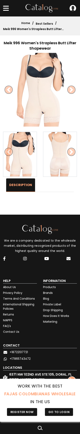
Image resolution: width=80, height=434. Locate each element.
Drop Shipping (53, 310)
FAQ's (7, 326)
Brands (48, 293)
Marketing (50, 322)
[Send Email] (69, 259)
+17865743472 (20, 359)
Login (73, 8)
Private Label (52, 304)
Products (49, 287)
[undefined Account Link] (4, 259)
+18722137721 (19, 352)
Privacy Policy (12, 293)
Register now (22, 412)
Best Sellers (44, 24)
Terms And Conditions (19, 299)
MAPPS (7, 320)
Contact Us (11, 332)
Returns (8, 314)
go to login (59, 412)
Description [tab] (20, 185)
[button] (8, 90)
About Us (9, 287)
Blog (46, 299)
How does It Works (56, 316)
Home (25, 23)
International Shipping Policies (18, 306)
